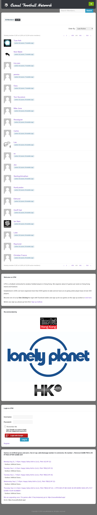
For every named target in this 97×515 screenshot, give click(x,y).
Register (7, 443)
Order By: (72, 29)
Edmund (17, 199)
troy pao (17, 63)
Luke (16, 233)
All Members (12, 20)
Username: (8, 417)
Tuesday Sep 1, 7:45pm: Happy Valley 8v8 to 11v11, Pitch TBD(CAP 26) (28, 475)
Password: (7, 422)
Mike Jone (18, 108)
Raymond (17, 244)
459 (72, 35)
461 (80, 35)
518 (87, 35)
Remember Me (12, 427)
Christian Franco (20, 255)
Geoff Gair (18, 210)
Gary (16, 86)
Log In (24, 439)
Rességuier (18, 120)
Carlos (16, 131)
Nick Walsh (18, 52)
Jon (15, 165)
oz (15, 153)
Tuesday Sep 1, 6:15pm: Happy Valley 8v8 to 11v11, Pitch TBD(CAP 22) (28, 468)
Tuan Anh (17, 40)
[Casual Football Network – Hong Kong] (28, 6)
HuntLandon (18, 187)
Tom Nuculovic (19, 97)
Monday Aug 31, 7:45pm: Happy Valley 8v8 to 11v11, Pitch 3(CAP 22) (27, 462)
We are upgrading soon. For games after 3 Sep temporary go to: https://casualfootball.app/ (34, 497)
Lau (15, 142)
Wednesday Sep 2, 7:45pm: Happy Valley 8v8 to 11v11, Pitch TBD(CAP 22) (29, 481)
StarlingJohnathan (21, 176)
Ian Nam (17, 221)
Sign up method (36, 302)
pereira (16, 74)
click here (88, 298)
